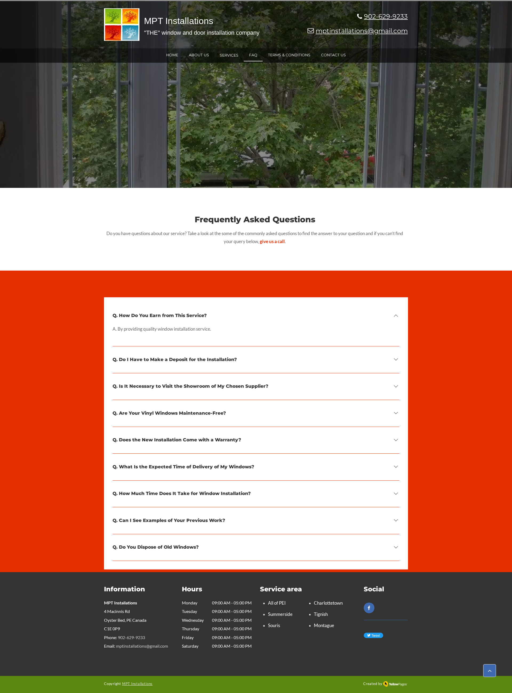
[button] (229, 55)
